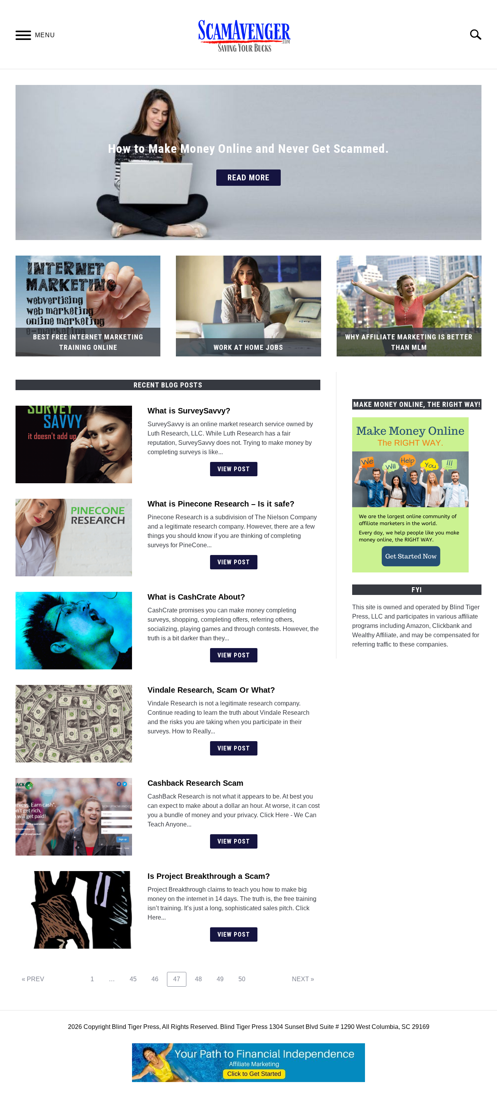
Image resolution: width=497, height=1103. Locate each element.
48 (201, 978)
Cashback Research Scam (195, 783)
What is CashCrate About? (196, 597)
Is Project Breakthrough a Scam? (209, 876)
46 (158, 978)
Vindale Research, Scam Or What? (211, 690)
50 (245, 978)
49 (223, 978)
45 (136, 978)
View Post (233, 469)
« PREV (33, 979)
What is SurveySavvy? (189, 410)
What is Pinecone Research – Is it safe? (221, 504)
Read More (248, 177)
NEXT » (303, 979)
